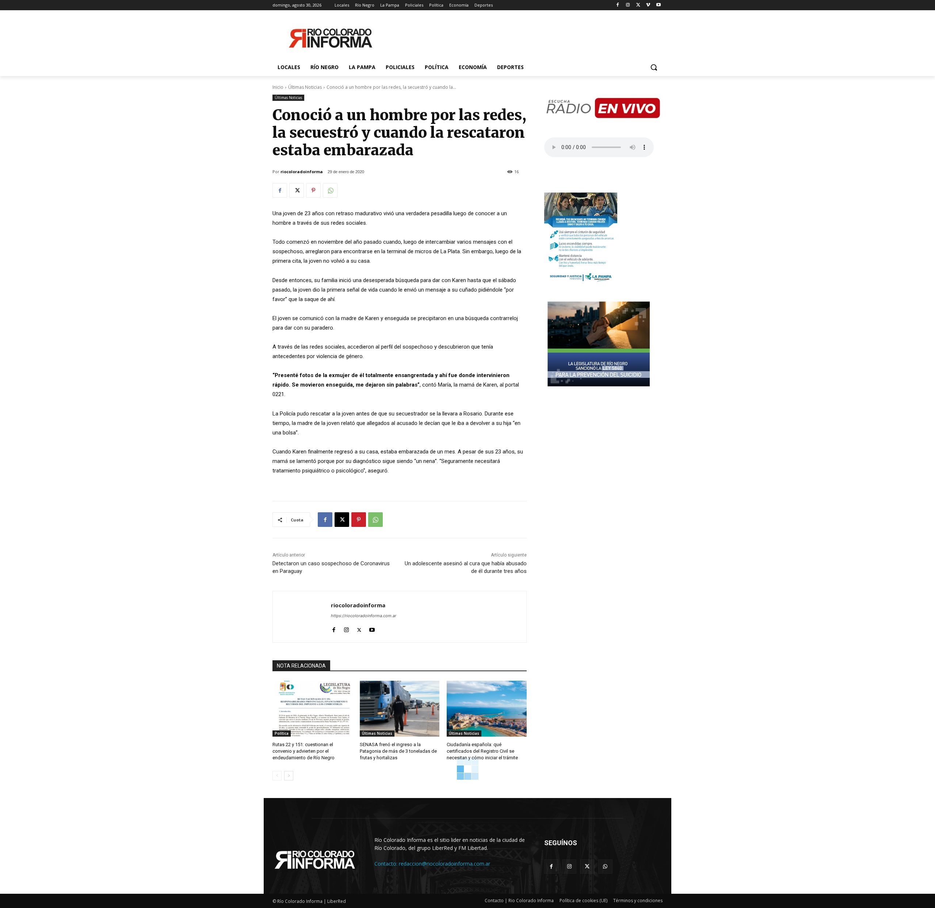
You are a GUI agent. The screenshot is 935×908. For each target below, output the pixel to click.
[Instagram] (628, 5)
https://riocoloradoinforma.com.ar (363, 615)
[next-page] (288, 775)
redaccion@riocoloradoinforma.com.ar (444, 863)
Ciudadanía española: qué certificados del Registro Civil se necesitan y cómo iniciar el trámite (482, 751)
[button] (654, 67)
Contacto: (386, 863)
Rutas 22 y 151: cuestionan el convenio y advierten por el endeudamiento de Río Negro (303, 751)
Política (282, 733)
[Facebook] (618, 5)
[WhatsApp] (330, 190)
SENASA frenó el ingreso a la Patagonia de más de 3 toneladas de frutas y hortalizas (398, 751)
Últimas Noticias (305, 87)
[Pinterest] (313, 190)
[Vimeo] (648, 5)
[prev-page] (277, 775)
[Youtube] (658, 5)
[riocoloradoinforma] (301, 617)
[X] (638, 5)
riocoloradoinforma (301, 171)
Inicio (277, 87)
